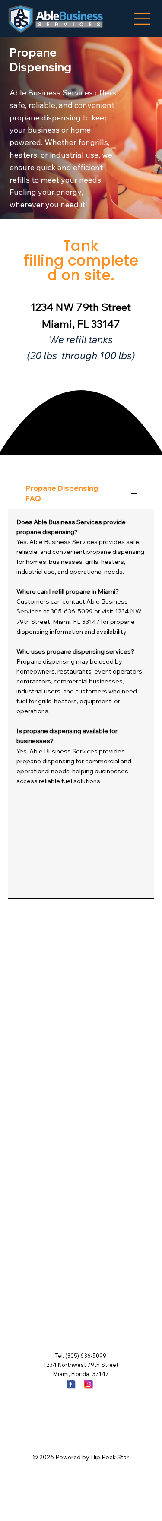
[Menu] (142, 19)
